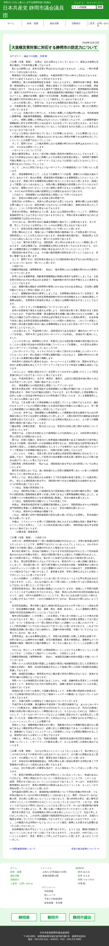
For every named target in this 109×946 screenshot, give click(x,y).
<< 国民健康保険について (22, 849)
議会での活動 (30, 56)
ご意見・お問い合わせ (98, 24)
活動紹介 (76, 23)
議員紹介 (80, 868)
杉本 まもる (84, 875)
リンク (77, 3)
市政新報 (48, 891)
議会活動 (54, 23)
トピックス (46, 868)
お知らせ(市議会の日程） (55, 872)
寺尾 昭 (43, 56)
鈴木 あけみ (84, 872)
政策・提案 (32, 23)
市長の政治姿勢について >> (85, 849)
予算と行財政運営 (53, 899)
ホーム (10, 23)
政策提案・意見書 (53, 903)
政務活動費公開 (50, 875)
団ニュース (50, 895)
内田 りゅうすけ (86, 879)
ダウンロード (49, 887)
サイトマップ (93, 3)
